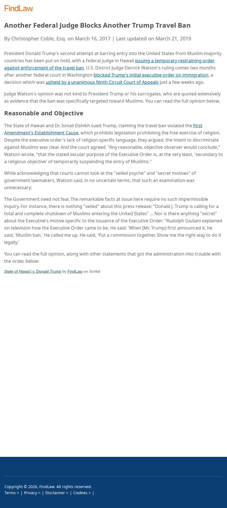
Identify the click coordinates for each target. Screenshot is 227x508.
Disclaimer (55, 492)
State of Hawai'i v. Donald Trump (32, 271)
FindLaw (75, 271)
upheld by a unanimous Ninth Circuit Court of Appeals (102, 82)
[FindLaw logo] (21, 9)
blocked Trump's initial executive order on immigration (151, 75)
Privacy (30, 492)
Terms (10, 492)
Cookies (80, 492)
